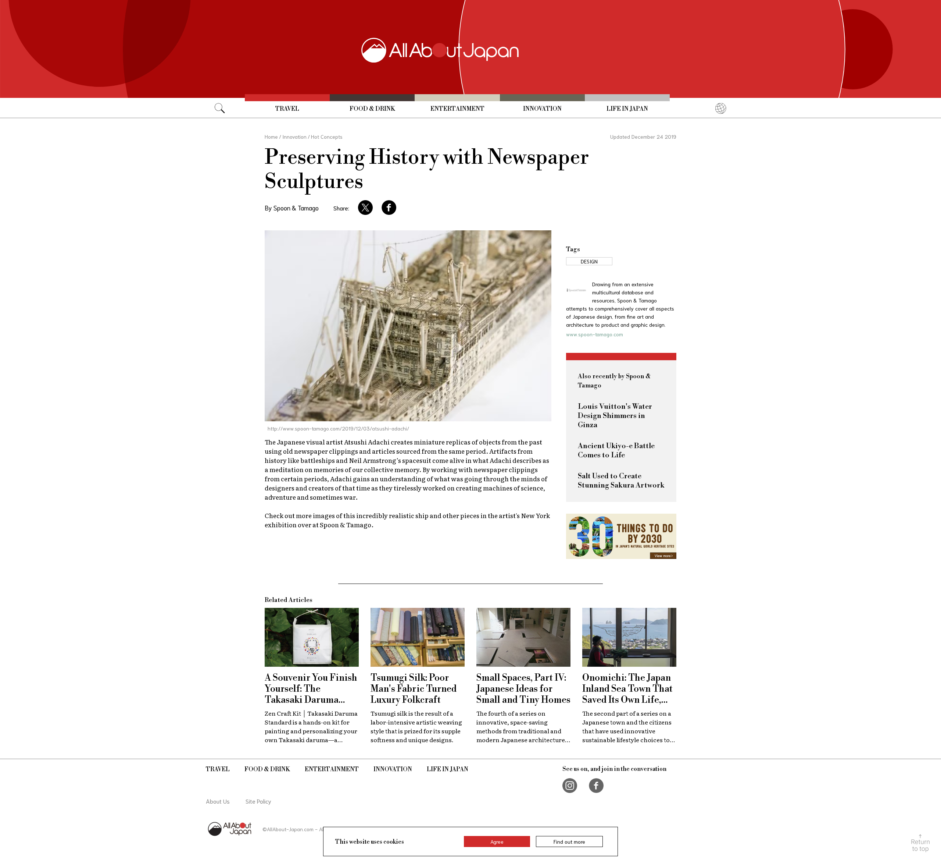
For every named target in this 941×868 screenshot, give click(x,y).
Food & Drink (372, 109)
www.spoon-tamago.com (594, 334)
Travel (287, 109)
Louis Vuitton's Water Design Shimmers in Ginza (615, 416)
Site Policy (258, 801)
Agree (497, 841)
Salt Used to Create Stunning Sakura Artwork (621, 481)
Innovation (542, 109)
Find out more (569, 841)
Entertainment (457, 109)
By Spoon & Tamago (292, 207)
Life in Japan (627, 109)
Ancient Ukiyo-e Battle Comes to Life (616, 451)
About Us (218, 801)
